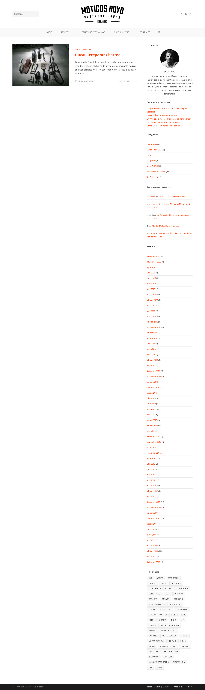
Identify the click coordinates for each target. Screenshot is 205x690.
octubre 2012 (152, 447)
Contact (188, 687)
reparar (185, 646)
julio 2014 (151, 343)
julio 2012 (151, 463)
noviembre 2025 (154, 261)
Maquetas (151, 160)
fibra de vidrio (178, 615)
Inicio (173, 620)
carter (164, 583)
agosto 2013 (152, 393)
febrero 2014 (152, 360)
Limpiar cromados (169, 625)
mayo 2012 (151, 474)
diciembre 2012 (153, 436)
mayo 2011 (151, 534)
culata (165, 599)
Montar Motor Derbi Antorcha (171, 196)
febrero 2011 (152, 551)
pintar (172, 641)
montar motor (168, 630)
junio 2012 (151, 469)
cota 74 (179, 593)
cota (168, 593)
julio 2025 (151, 272)
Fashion (178, 687)
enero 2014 (152, 365)
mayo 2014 (151, 349)
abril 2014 (151, 354)
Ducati (152, 609)
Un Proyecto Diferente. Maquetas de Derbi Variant (169, 118)
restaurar (154, 657)
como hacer (155, 593)
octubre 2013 (152, 382)
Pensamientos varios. (156, 171)
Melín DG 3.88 (153, 166)
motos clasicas (157, 641)
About (157, 687)
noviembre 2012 (154, 442)
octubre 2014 (152, 332)
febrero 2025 (152, 300)
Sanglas (168, 657)
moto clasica (169, 635)
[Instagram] (190, 14)
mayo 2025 (151, 283)
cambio (152, 583)
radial (152, 646)
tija (150, 667)
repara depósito (168, 646)
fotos (152, 620)
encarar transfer (158, 615)
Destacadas (152, 144)
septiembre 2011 (154, 518)
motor (184, 635)
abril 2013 (151, 414)
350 (150, 578)
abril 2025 (151, 289)
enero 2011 (152, 556)
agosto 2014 (152, 338)
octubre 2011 (152, 513)
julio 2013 (151, 398)
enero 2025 (152, 305)
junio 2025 (151, 278)
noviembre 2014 (154, 327)
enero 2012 (152, 496)
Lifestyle (167, 687)
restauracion (171, 651)
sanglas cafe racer (159, 662)
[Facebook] (186, 14)
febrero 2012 (152, 491)
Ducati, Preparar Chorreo (98, 54)
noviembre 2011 (154, 507)
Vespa (159, 667)
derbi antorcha (157, 604)
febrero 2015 (152, 321)
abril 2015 (151, 311)
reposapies (154, 651)
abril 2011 (151, 540)
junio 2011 (151, 529)
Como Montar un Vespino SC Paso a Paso (165, 125)
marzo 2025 (152, 294)
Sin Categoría (152, 177)
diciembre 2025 (153, 256)
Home (149, 687)
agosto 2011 (152, 523)
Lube (149, 155)
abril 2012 (151, 480)
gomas (162, 620)
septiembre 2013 (154, 387)
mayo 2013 (151, 409)
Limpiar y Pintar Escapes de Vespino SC (164, 122)
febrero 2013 (152, 425)
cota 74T (153, 599)
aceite (160, 578)
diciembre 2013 (153, 371)
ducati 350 (165, 609)
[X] (181, 14)
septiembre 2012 (154, 453)
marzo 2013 (152, 420)
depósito (178, 599)
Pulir (182, 641)
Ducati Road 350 (83, 49)
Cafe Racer (173, 578)
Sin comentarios (86, 81)
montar (153, 630)
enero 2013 (152, 431)
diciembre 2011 (153, 502)
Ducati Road (182, 609)
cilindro (176, 583)
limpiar (152, 625)
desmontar (175, 604)
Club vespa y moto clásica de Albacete (168, 588)
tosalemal (151, 196)
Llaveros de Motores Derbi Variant (162, 115)
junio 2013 (151, 403)
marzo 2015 (152, 316)
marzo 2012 (152, 485)
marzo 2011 (152, 545)
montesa (153, 635)
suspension (179, 662)
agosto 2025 (152, 267)
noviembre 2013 (154, 376)
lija (182, 620)
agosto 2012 (152, 458)
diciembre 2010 (153, 562)
